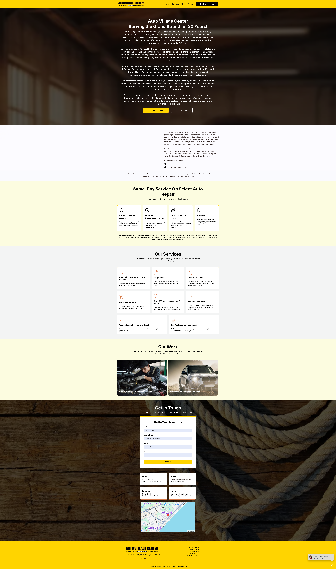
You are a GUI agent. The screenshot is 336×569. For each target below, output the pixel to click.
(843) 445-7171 (147, 479)
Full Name (147, 427)
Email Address (149, 435)
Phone (146, 443)
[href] (168, 517)
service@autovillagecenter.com (181, 479)
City (145, 451)
